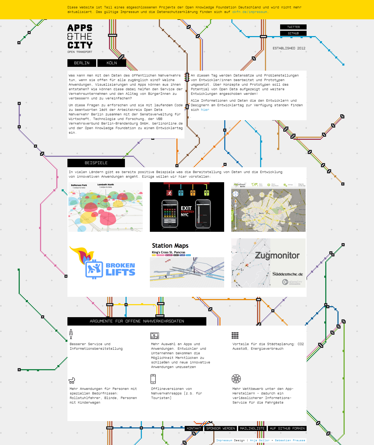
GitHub (293, 33)
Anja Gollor (260, 440)
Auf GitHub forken (287, 428)
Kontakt (194, 428)
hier (205, 110)
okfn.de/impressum (249, 12)
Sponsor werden (220, 428)
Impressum (224, 440)
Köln (112, 63)
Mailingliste (252, 428)
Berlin (81, 63)
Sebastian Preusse (290, 440)
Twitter (293, 27)
